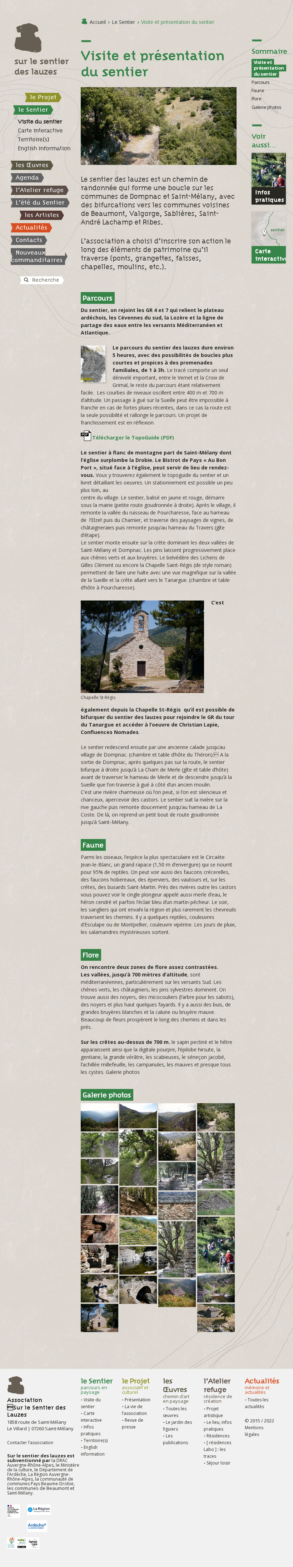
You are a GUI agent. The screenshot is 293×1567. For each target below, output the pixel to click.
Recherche (44, 280)
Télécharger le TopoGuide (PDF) (133, 437)
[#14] (99, 1239)
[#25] (99, 1328)
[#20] (216, 1298)
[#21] (99, 1298)
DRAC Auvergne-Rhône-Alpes (37, 1462)
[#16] (216, 1269)
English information (44, 148)
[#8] (99, 1180)
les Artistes (42, 215)
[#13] (177, 1216)
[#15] (138, 1241)
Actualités (31, 227)
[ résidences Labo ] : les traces (217, 1449)
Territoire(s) (33, 139)
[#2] (177, 1127)
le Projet (43, 97)
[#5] (99, 1153)
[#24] (216, 1328)
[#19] (138, 1270)
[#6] (177, 1157)
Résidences (218, 1436)
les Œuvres (32, 165)
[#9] (177, 1186)
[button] (14, 293)
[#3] (216, 1127)
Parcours (261, 82)
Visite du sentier (40, 121)
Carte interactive (40, 130)
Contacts (29, 240)
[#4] (138, 1182)
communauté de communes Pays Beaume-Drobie (40, 1481)
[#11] (138, 1211)
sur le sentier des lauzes (41, 66)
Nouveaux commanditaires (37, 256)
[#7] (216, 1184)
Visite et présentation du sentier (269, 68)
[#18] (99, 1269)
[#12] (216, 1211)
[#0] (99, 1127)
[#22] (138, 1300)
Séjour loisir (218, 1463)
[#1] (138, 1124)
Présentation (137, 1400)
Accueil (98, 22)
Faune (258, 90)
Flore (257, 98)
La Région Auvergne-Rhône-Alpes (38, 1476)
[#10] (99, 1209)
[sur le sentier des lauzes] (44, 38)
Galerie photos (267, 107)
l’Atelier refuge (40, 190)
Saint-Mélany (20, 1493)
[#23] (177, 1303)
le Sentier (33, 110)
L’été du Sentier (40, 202)
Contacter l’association (30, 1443)
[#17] (177, 1273)
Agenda (27, 177)
